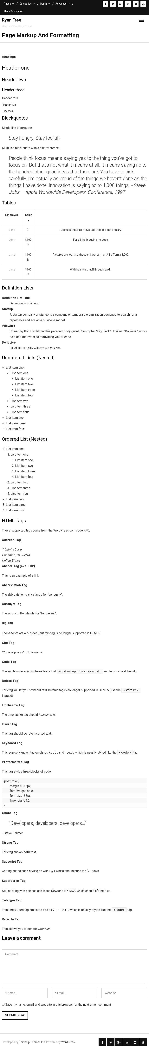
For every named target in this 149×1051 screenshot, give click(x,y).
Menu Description (13, 11)
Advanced (61, 3)
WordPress (68, 1042)
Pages (7, 3)
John (12, 239)
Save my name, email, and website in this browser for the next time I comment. (58, 1004)
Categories (26, 3)
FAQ (86, 530)
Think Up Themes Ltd (32, 1042)
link (36, 575)
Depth (43, 3)
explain (44, 348)
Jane (12, 230)
